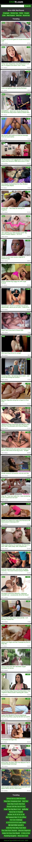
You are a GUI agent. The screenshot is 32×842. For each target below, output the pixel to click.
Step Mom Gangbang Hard (12, 801)
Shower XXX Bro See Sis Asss (16, 806)
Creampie (6, 13)
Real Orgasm (11, 15)
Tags (10, 840)
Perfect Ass (14, 13)
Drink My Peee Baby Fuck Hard (16, 828)
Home (6, 840)
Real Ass (18, 15)
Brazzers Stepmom (24, 830)
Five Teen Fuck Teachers (9, 830)
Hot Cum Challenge (16, 820)
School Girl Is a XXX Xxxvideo (16, 798)
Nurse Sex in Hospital (16, 812)
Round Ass (26, 15)
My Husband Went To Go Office (16, 817)
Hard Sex (25, 801)
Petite (21, 13)
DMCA (15, 840)
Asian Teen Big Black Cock (12, 809)
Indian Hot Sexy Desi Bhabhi (11, 833)
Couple (26, 13)
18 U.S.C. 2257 (23, 840)
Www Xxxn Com (23, 836)
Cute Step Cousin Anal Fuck (16, 804)
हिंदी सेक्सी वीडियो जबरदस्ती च (16, 825)
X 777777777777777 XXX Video (16, 822)
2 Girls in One (25, 833)
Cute (3, 15)
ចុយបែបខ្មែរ (25, 809)
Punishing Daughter (10, 836)
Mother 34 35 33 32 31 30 (16, 814)
